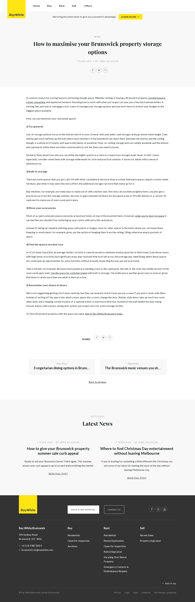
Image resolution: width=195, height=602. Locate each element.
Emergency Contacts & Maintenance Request (116, 569)
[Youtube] (164, 509)
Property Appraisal (150, 540)
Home (36, 5)
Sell (142, 528)
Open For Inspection (79, 540)
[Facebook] (92, 70)
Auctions (72, 546)
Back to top (170, 583)
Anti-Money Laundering (165, 592)
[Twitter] (99, 70)
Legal (127, 592)
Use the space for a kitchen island (69, 273)
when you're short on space (149, 215)
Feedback (146, 592)
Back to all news (97, 382)
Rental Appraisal (113, 551)
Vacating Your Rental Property (115, 559)
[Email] (105, 70)
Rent (107, 528)
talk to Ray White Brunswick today (104, 313)
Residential (74, 535)
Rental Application (114, 540)
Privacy (117, 592)
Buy (70, 528)
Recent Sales (147, 535)
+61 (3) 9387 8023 (31, 545)
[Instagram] (158, 509)
